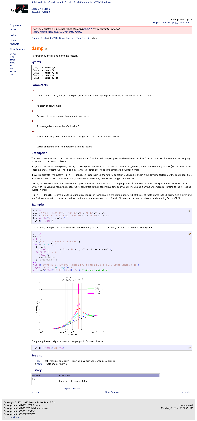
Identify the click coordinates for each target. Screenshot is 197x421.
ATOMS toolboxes (103, 2)
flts (11, 65)
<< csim (36, 392)
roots (39, 363)
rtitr (11, 74)
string (60, 267)
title (36, 265)
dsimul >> (187, 392)
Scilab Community (83, 2)
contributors (15, 417)
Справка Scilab (15, 27)
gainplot (41, 252)
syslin (43, 218)
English (156, 22)
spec (39, 360)
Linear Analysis (14, 42)
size (46, 244)
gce (43, 254)
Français (166, 22)
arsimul (13, 54)
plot (36, 270)
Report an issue (72, 388)
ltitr (11, 68)
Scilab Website (38, 2)
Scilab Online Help (40, 8)
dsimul (13, 62)
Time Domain (17, 49)
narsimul (13, 71)
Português (185, 22)
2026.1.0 (87, 28)
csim (12, 57)
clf (35, 239)
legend (37, 267)
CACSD (14, 35)
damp (12, 59)
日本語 (175, 22)
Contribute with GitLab (59, 2)
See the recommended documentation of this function (58, 31)
